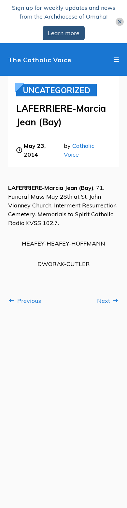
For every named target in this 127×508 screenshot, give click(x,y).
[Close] (120, 22)
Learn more (63, 33)
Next (104, 300)
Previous (28, 300)
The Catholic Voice (39, 60)
